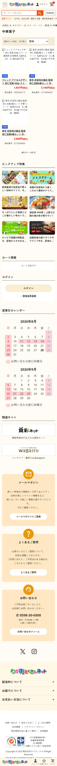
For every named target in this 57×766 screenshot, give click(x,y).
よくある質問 (44, 722)
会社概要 (16, 726)
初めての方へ (27, 722)
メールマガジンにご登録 (28, 516)
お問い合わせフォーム (28, 631)
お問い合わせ (11, 722)
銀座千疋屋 (35, 18)
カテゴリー (17, 25)
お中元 (17, 18)
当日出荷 (25, 18)
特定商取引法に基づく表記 (23, 731)
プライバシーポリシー (34, 726)
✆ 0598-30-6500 (28, 615)
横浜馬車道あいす (49, 18)
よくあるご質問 (28, 572)
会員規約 (44, 731)
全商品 (5, 25)
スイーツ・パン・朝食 (38, 25)
